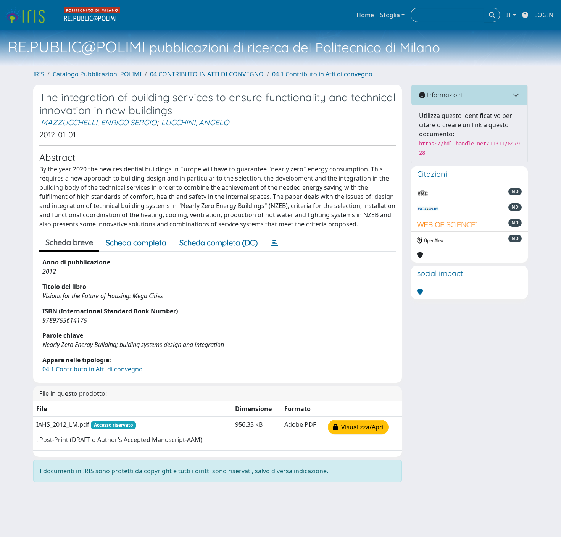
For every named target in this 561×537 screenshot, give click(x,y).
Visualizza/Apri (361, 427)
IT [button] (508, 15)
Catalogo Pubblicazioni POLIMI (97, 74)
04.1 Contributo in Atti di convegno (322, 74)
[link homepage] (28, 15)
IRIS (38, 74)
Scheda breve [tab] (69, 242)
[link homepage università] (92, 15)
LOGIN (543, 15)
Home (365, 15)
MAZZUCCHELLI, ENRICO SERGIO (98, 122)
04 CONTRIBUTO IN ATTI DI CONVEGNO (207, 74)
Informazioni (443, 94)
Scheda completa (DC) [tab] (218, 242)
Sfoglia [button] (390, 15)
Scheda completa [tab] (136, 242)
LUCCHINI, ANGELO (195, 122)
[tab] (274, 243)
